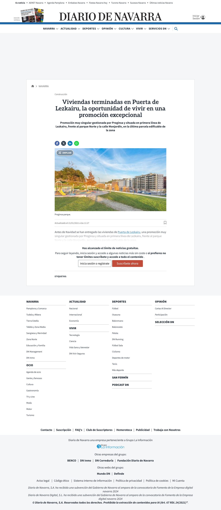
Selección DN (164, 322)
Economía (74, 320)
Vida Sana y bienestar (79, 347)
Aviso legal (43, 480)
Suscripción (63, 430)
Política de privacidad (129, 480)
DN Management (34, 351)
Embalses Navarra (76, 2)
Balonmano (117, 320)
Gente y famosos (34, 378)
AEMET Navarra (36, 2)
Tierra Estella (32, 320)
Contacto (46, 430)
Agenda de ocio (33, 372)
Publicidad (143, 430)
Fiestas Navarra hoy (98, 2)
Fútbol (115, 308)
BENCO (71, 460)
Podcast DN (120, 385)
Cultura (124, 28)
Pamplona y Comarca (36, 308)
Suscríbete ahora (127, 263)
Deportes (89, 28)
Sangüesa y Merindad (36, 333)
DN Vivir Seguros (77, 353)
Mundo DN (103, 473)
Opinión (107, 28)
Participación (161, 314)
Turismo (30, 415)
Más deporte (118, 370)
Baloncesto (117, 326)
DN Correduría (104, 460)
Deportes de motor (121, 357)
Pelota (115, 333)
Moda (29, 402)
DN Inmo (30, 357)
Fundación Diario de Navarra (135, 460)
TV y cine (30, 396)
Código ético (62, 480)
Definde (119, 473)
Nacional (73, 308)
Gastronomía (32, 390)
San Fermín (120, 377)
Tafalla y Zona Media (35, 326)
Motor (29, 409)
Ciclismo (116, 351)
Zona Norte (31, 339)
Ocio (29, 365)
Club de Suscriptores (99, 430)
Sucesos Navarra (138, 2)
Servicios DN (157, 28)
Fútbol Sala (117, 345)
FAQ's (78, 430)
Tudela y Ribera (33, 314)
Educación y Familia (35, 345)
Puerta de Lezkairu (129, 232)
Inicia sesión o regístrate (94, 263)
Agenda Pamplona (55, 2)
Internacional (75, 314)
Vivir (139, 28)
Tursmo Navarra (118, 2)
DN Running (117, 339)
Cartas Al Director (163, 308)
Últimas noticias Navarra (161, 2)
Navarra (49, 28)
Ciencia (72, 341)
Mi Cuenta (178, 480)
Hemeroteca (124, 430)
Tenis (114, 363)
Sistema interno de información (93, 480)
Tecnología (74, 335)
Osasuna (116, 314)
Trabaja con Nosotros (167, 430)
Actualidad (69, 28)
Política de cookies (157, 480)
